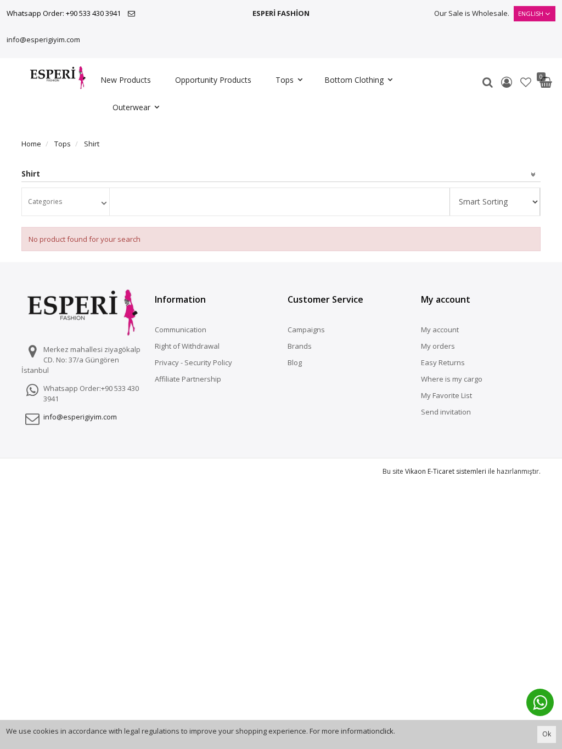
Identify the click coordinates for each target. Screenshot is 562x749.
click (387, 731)
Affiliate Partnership (188, 379)
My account (440, 329)
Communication (180, 329)
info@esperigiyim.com (43, 39)
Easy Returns (443, 362)
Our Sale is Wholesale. (471, 13)
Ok (546, 734)
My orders (438, 346)
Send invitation (446, 412)
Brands (300, 346)
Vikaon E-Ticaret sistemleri (445, 471)
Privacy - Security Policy (193, 362)
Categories (45, 201)
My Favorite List (446, 395)
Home (31, 144)
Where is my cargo (451, 379)
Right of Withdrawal (187, 346)
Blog (295, 362)
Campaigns (306, 329)
